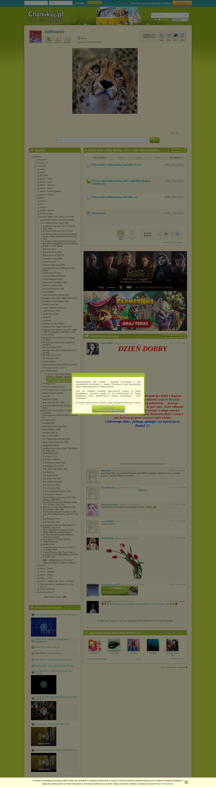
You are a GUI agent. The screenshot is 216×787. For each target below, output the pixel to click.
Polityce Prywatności (164, 784)
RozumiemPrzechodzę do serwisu (108, 409)
